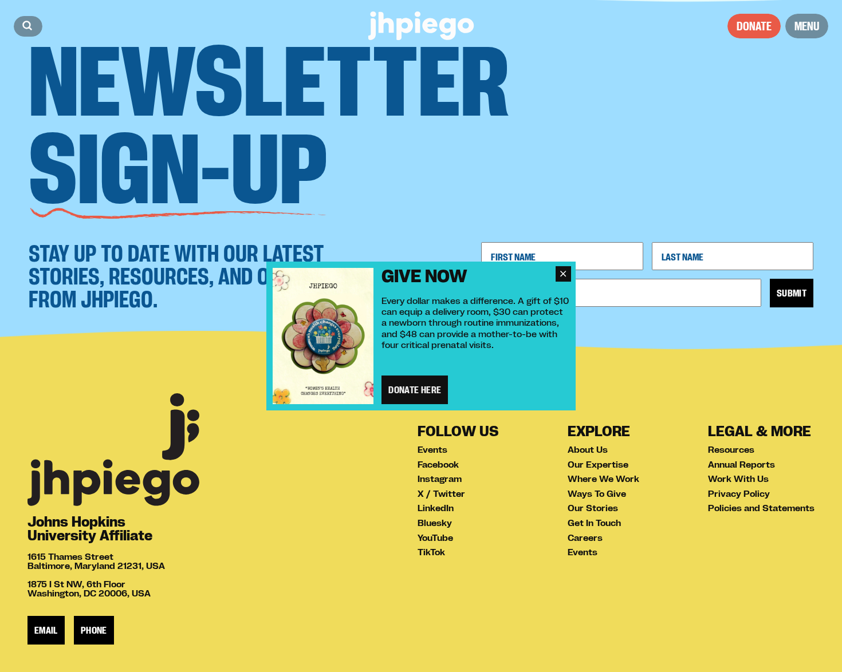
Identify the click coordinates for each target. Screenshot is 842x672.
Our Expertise (598, 464)
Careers (585, 537)
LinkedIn (436, 507)
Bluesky (435, 522)
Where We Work (603, 478)
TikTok (431, 551)
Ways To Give (597, 493)
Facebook (438, 464)
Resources (731, 449)
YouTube (435, 537)
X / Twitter (441, 493)
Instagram (440, 478)
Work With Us (738, 478)
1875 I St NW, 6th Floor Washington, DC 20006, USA (89, 588)
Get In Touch (594, 522)
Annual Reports (741, 464)
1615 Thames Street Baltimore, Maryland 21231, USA (96, 561)
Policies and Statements (761, 507)
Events (432, 449)
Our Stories (593, 507)
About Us (588, 449)
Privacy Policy (739, 493)
